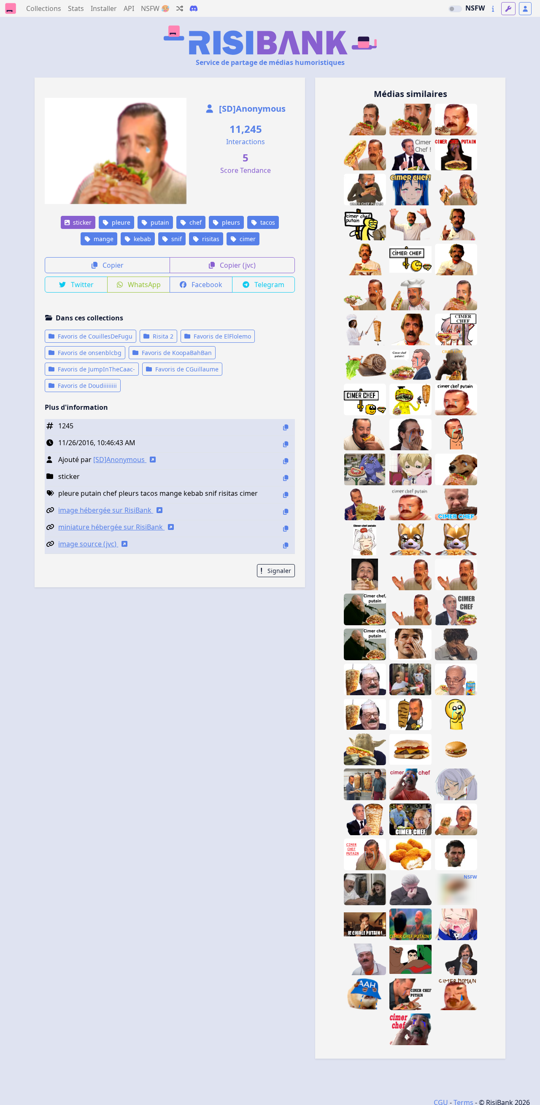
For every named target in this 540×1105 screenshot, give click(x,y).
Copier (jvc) (237, 265)
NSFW (475, 8)
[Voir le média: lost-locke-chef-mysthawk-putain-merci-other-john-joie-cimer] (410, 924)
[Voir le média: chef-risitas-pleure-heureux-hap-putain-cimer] (456, 434)
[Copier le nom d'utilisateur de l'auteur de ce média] (285, 461)
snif (176, 239)
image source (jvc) (88, 543)
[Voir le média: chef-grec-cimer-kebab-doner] (410, 714)
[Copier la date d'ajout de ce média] (285, 444)
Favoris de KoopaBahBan (176, 353)
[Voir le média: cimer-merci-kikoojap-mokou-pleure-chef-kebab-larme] (456, 329)
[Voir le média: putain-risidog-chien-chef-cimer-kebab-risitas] (456, 469)
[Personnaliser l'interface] (508, 8)
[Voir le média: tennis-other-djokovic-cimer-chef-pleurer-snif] (456, 854)
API (129, 8)
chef (195, 222)
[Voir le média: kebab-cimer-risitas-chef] (456, 819)
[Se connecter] (525, 8)
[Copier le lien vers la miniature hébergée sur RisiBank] (285, 528)
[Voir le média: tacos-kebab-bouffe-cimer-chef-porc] (365, 574)
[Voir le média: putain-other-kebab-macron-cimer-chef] (410, 364)
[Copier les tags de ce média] (285, 494)
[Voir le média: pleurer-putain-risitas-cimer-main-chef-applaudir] (410, 609)
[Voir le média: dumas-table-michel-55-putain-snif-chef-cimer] (365, 259)
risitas (209, 239)
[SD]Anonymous (251, 108)
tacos (267, 222)
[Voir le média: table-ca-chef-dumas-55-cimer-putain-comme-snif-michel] (410, 224)
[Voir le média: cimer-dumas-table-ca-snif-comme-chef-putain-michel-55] (410, 329)
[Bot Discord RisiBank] (193, 8)
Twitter (81, 284)
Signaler (278, 571)
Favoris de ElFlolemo (221, 336)
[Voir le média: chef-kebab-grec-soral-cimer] (365, 609)
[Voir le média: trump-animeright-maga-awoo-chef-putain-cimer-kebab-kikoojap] (365, 539)
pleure (120, 222)
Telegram (268, 284)
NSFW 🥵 (155, 8)
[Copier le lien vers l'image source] (285, 545)
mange (102, 239)
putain (159, 222)
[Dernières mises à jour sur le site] (493, 8)
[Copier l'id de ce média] (285, 427)
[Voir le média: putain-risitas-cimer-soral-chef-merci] (365, 644)
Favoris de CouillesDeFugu (94, 336)
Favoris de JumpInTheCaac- (95, 369)
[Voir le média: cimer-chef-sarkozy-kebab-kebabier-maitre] (365, 819)
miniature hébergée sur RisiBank (111, 527)
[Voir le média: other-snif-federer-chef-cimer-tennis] (410, 644)
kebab (141, 239)
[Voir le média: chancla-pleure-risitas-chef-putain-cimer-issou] (456, 399)
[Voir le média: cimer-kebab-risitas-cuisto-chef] (365, 959)
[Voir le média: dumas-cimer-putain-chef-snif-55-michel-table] (456, 224)
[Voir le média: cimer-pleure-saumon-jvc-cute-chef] (456, 714)
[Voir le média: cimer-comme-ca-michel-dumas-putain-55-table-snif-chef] (456, 259)
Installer (104, 8)
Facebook (206, 284)
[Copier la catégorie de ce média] (285, 477)
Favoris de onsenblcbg (89, 353)
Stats (76, 8)
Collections (43, 8)
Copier (112, 265)
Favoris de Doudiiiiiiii (86, 386)
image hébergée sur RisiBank (105, 510)
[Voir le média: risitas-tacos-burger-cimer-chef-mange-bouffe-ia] (365, 434)
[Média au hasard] (179, 8)
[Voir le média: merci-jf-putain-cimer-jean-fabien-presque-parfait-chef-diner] (410, 994)
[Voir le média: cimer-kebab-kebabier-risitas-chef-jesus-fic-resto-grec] (365, 784)
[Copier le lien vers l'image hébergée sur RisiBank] (285, 511)
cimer (247, 239)
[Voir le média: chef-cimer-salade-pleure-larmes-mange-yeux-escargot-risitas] (365, 364)
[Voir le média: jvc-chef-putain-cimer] (365, 854)
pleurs (230, 222)
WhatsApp (143, 284)
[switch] (455, 8)
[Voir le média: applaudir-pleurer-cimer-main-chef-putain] (456, 574)
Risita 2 (162, 336)
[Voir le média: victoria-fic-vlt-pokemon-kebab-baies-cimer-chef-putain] (365, 469)
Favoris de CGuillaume (186, 369)
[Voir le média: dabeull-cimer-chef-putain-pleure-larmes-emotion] (410, 434)
